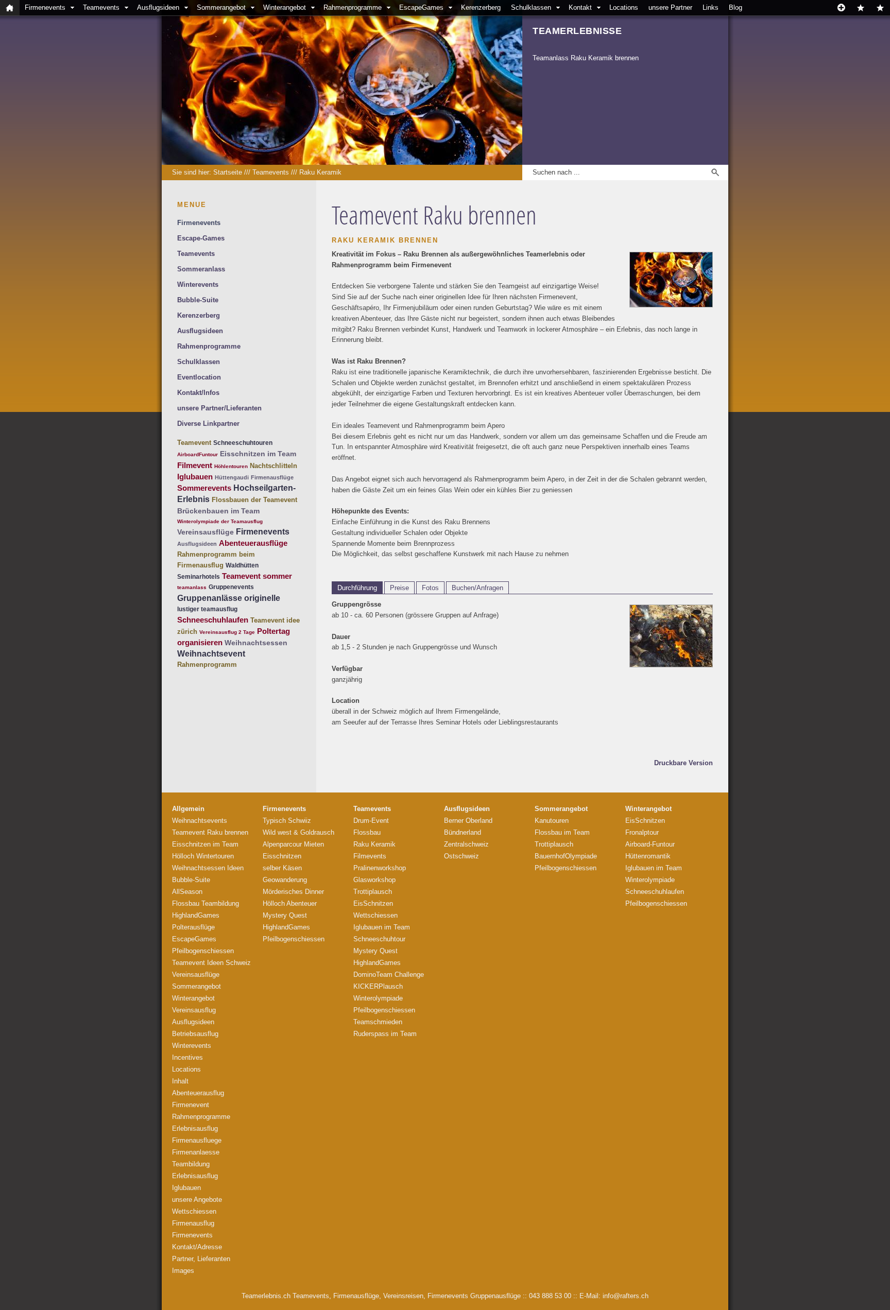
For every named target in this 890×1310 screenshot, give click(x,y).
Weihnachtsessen (256, 643)
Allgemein (188, 809)
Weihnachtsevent (211, 653)
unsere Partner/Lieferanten (219, 408)
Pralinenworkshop (379, 868)
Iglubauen (195, 476)
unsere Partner (670, 7)
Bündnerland (462, 832)
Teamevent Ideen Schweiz (211, 963)
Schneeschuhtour (379, 939)
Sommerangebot (221, 7)
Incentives (187, 1057)
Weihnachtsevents (199, 820)
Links (710, 7)
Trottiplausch (372, 891)
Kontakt (580, 7)
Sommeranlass (201, 269)
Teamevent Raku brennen (210, 832)
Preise (399, 588)
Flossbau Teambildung (205, 903)
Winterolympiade (378, 998)
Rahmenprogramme (352, 7)
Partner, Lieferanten (201, 1259)
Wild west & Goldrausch (298, 832)
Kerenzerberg (481, 7)
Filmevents (369, 856)
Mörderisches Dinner (293, 891)
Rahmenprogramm (207, 664)
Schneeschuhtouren (242, 442)
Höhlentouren (231, 466)
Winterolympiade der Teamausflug (220, 521)
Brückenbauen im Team (218, 511)
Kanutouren (552, 820)
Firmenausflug (193, 1223)
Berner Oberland (468, 820)
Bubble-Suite (197, 300)
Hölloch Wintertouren (203, 856)
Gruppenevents (231, 587)
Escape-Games (201, 238)
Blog (735, 7)
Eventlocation (199, 377)
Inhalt (180, 1081)
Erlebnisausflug (195, 1128)
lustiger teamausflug (207, 609)
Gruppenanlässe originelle (228, 598)
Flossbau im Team (562, 832)
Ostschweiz (461, 856)
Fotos (430, 588)
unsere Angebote (197, 1199)
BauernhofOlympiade (566, 856)
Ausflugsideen (158, 7)
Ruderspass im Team (385, 1034)
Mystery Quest (285, 915)
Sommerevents (204, 488)
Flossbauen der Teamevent (254, 500)
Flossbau (367, 832)
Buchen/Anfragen (477, 588)
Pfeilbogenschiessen (203, 951)
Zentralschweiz (466, 844)
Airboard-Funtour (650, 844)
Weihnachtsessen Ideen (208, 868)
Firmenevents (45, 7)
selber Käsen (282, 868)
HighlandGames (195, 915)
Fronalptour (642, 832)
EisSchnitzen (373, 903)
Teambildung (191, 1164)
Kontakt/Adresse (197, 1247)
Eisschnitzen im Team (258, 454)
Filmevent (194, 465)
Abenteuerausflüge (253, 543)
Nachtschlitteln (273, 466)
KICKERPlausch (378, 986)
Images (183, 1270)
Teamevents (101, 7)
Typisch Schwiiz (287, 820)
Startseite (227, 172)
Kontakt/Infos (198, 393)
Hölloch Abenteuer (290, 903)
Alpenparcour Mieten (293, 844)
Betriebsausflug (195, 1034)
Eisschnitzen (282, 856)
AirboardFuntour (197, 454)
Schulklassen (531, 7)
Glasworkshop (374, 880)
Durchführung (357, 588)
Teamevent (194, 442)
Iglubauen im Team (381, 927)
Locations (623, 7)
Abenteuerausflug (198, 1093)
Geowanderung (285, 880)
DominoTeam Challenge (388, 974)
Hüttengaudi (232, 477)
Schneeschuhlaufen (212, 619)
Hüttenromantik (648, 856)
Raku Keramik (320, 172)
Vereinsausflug (194, 1010)
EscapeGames (421, 7)
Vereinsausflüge (205, 532)
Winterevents (197, 284)
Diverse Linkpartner (208, 423)
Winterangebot (284, 7)
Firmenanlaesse (195, 1152)
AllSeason (187, 891)
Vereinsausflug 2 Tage (227, 632)
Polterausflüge (193, 927)
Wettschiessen (194, 1211)
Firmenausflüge (272, 477)
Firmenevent (190, 1105)
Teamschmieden (377, 1022)
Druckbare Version (683, 763)
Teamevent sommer (257, 576)
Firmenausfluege (196, 1140)
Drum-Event (371, 820)
